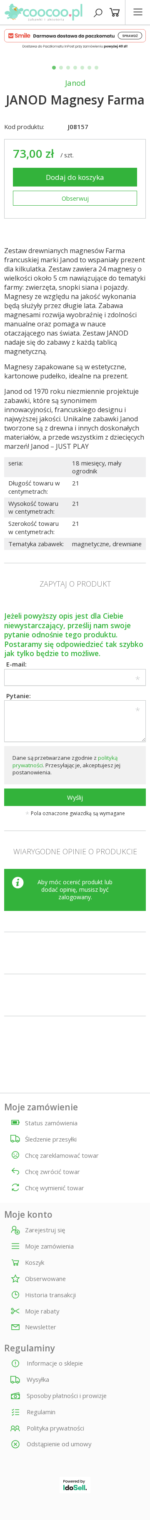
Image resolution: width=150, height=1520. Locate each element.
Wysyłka (37, 1379)
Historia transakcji (50, 1295)
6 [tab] (89, 68)
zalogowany (74, 897)
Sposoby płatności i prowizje (66, 1395)
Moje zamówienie (41, 1107)
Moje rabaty (42, 1311)
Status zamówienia (51, 1122)
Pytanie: (18, 696)
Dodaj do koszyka (75, 177)
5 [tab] (82, 68)
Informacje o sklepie (54, 1363)
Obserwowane (45, 1279)
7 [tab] (96, 68)
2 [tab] (61, 68)
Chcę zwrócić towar (52, 1171)
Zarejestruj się (45, 1230)
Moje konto (28, 1214)
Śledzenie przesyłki (51, 1139)
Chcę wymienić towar (54, 1187)
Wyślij (75, 797)
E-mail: (16, 664)
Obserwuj (75, 198)
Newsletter (40, 1327)
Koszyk (34, 1262)
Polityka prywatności (54, 1428)
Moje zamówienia (49, 1246)
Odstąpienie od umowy (58, 1444)
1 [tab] (54, 68)
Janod (75, 82)
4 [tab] (75, 68)
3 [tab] (68, 68)
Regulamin (40, 1412)
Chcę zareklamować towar (62, 1155)
